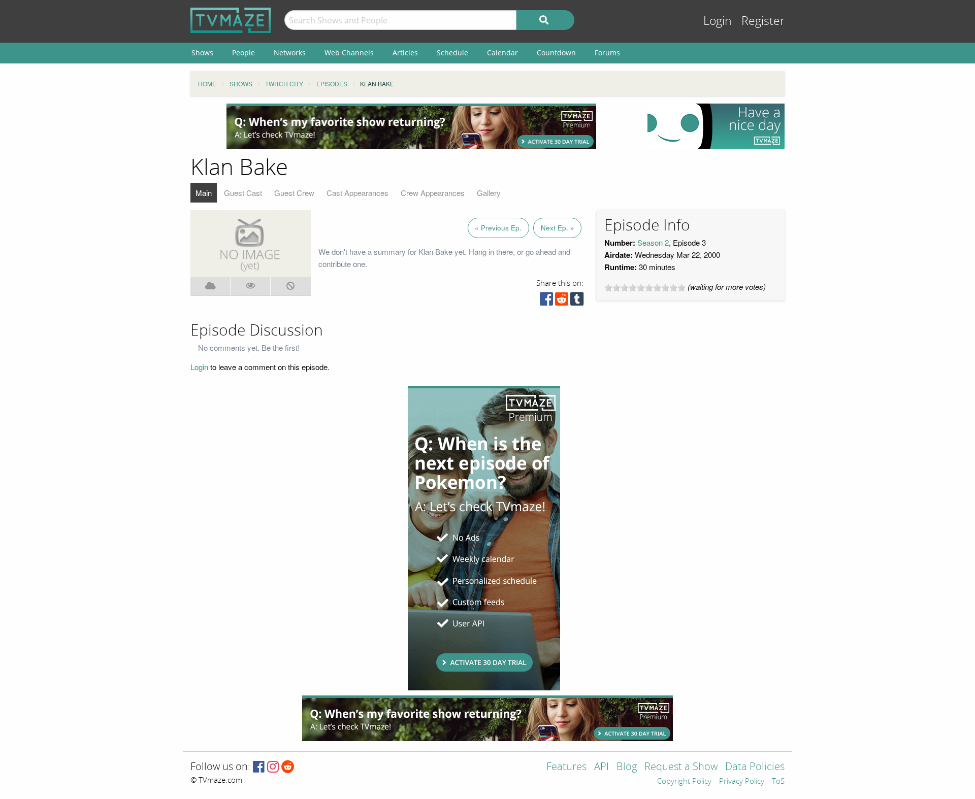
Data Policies (755, 767)
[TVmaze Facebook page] (259, 767)
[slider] (645, 288)
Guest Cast (243, 192)
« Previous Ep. (498, 227)
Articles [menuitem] (405, 52)
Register (763, 21)
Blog (626, 767)
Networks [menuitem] (290, 52)
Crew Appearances (433, 192)
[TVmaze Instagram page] (273, 767)
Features (566, 767)
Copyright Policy (684, 782)
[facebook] (546, 301)
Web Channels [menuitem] (349, 52)
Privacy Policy (741, 782)
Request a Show (681, 767)
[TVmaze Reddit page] (288, 767)
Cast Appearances (357, 192)
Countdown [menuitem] (556, 52)
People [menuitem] (243, 52)
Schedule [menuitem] (452, 52)
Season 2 (653, 242)
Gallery (489, 192)
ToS (778, 782)
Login (717, 21)
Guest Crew (294, 192)
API (601, 767)
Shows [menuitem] (202, 52)
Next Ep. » (557, 227)
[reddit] (561, 301)
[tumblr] (576, 301)
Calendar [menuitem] (502, 52)
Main (204, 192)
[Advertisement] (411, 126)
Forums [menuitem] (607, 52)
